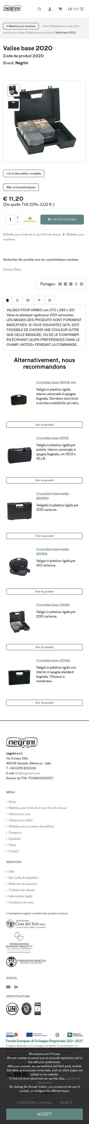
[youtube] (8, 987)
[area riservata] (52, 9)
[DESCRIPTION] (7, 300)
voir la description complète (23, 173)
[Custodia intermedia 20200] (19, 511)
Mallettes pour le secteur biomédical (31, 826)
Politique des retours (22, 890)
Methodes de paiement (23, 883)
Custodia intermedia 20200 (52, 496)
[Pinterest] (71, 284)
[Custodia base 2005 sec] (19, 399)
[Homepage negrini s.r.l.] (12, 9)
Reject (66, 1103)
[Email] (81, 284)
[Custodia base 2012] (19, 455)
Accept (44, 1114)
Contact (13, 851)
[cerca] (41, 9)
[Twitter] (76, 284)
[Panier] (62, 9)
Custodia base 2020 (53, 605)
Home (45, 26)
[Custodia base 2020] (19, 622)
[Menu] (82, 9)
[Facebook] (60, 284)
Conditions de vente (21, 902)
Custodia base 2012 (52, 438)
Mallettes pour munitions (21, 26)
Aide (11, 871)
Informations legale (20, 896)
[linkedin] (16, 987)
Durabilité (14, 838)
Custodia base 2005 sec (56, 383)
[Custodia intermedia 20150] (19, 566)
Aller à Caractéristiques (20, 187)
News (12, 845)
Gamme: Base (12, 269)
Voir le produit (44, 424)
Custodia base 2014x (53, 661)
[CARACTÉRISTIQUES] (17, 300)
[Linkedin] (65, 284)
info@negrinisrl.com (27, 773)
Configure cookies (35, 1103)
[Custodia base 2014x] (19, 677)
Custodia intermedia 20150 (52, 551)
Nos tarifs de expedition (23, 877)
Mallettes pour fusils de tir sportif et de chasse (32, 234)
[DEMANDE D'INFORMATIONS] (49, 300)
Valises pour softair (21, 820)
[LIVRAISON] (28, 300)
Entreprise (15, 832)
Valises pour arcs (19, 814)
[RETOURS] (39, 300)
